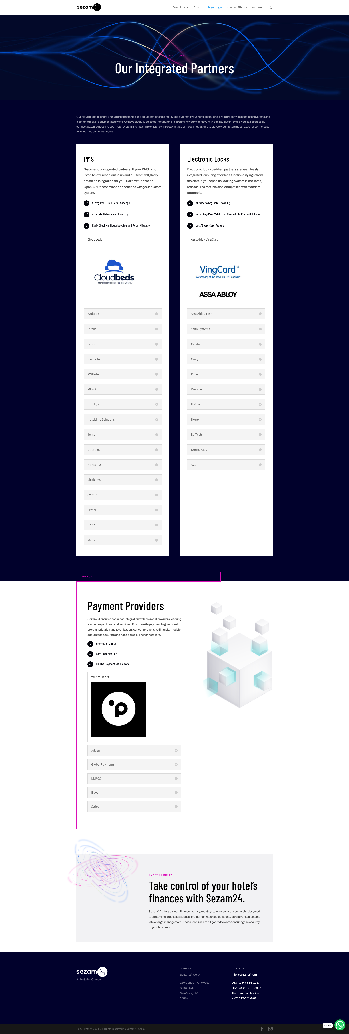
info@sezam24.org (244, 974)
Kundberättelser (237, 7)
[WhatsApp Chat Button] (339, 1024)
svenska (257, 7)
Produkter (179, 7)
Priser (197, 7)
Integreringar (214, 7)
